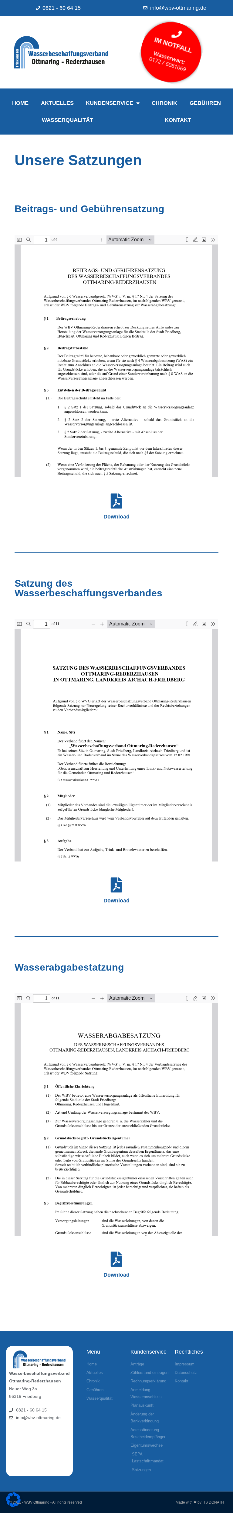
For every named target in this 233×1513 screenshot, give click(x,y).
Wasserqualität (67, 120)
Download (116, 517)
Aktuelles (57, 103)
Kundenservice (109, 103)
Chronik (164, 103)
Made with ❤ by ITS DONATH (200, 1502)
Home (20, 103)
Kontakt (178, 120)
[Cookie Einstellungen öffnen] (13, 1505)
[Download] (116, 500)
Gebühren (205, 103)
